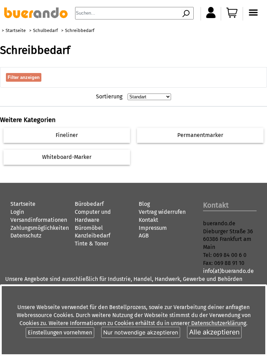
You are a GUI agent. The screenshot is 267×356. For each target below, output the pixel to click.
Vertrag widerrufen (162, 212)
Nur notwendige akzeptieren (140, 332)
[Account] (211, 16)
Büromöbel (89, 228)
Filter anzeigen (24, 77)
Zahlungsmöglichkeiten (39, 228)
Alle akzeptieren (214, 332)
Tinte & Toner (91, 243)
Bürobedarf (89, 204)
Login (17, 212)
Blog (144, 204)
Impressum (153, 228)
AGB (144, 235)
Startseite (16, 30)
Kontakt (148, 220)
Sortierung (109, 96)
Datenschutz (25, 235)
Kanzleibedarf (92, 235)
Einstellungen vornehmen (60, 332)
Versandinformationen (38, 220)
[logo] (35, 16)
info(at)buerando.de (228, 271)
